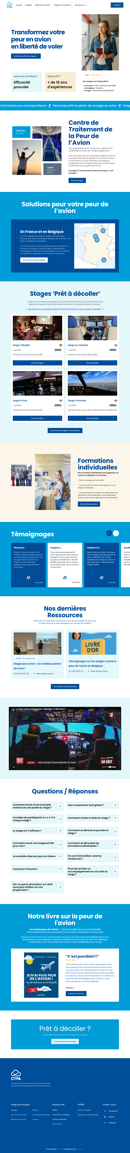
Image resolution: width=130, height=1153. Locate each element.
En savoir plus (77, 180)
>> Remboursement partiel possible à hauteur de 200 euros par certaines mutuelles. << (65, 309)
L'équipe (28, 5)
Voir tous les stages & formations (65, 430)
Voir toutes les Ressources (65, 686)
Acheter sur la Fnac (76, 993)
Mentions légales (84, 1110)
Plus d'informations (88, 504)
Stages (35, 1110)
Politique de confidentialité (88, 1115)
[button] (62, 5)
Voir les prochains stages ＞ (26, 56)
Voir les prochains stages (34, 260)
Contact (117, 5)
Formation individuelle (40, 1115)
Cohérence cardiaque (61, 1115)
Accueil (19, 5)
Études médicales (59, 1119)
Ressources (57, 1124)
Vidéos (55, 1110)
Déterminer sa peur (42, 5)
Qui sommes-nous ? (19, 1115)
